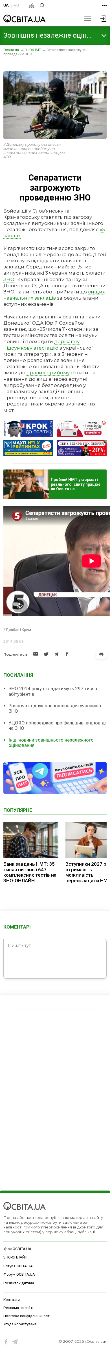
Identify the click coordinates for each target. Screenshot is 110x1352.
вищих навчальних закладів (54, 295)
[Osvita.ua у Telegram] (15, 1342)
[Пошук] (42, 5)
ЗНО (8, 279)
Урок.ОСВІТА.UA (17, 1249)
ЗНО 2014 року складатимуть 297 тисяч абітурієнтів (52, 691)
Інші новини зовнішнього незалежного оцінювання (51, 742)
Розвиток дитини (18, 1283)
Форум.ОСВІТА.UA (19, 1274)
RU (16, 5)
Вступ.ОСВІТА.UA (18, 1266)
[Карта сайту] (32, 5)
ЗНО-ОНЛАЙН (15, 1257)
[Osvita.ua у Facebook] (6, 1342)
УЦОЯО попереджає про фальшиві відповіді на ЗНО (57, 725)
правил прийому (48, 372)
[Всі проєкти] (104, 5)
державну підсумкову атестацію (41, 344)
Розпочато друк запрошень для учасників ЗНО (54, 708)
